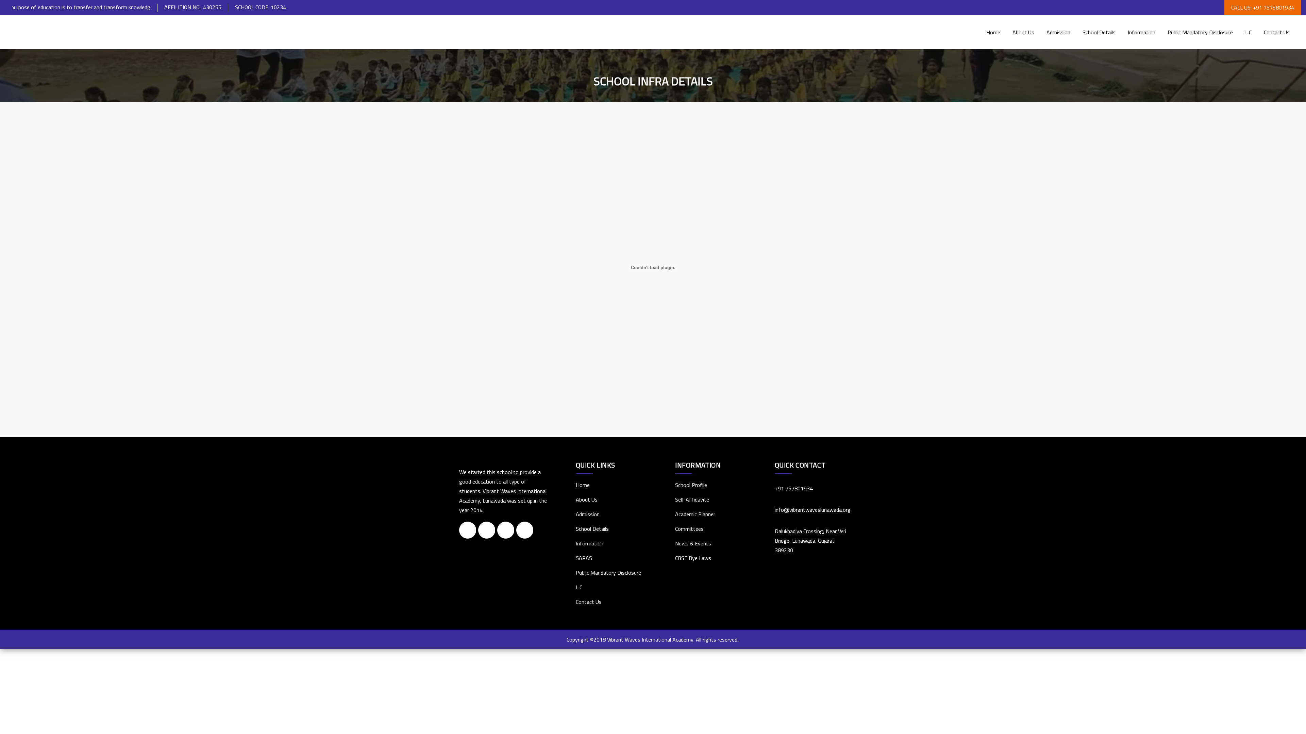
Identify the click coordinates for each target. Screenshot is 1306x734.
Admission (1058, 32)
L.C (1248, 32)
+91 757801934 (794, 488)
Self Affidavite (692, 499)
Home (993, 32)
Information (1141, 32)
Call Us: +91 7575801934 (1262, 7)
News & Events (693, 543)
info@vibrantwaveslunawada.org (811, 509)
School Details (1099, 32)
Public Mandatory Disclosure (1200, 32)
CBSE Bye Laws (693, 558)
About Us (1023, 32)
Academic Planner (695, 514)
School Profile (691, 485)
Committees (689, 529)
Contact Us (1277, 32)
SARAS (584, 558)
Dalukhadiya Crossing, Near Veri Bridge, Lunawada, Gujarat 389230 (810, 540)
